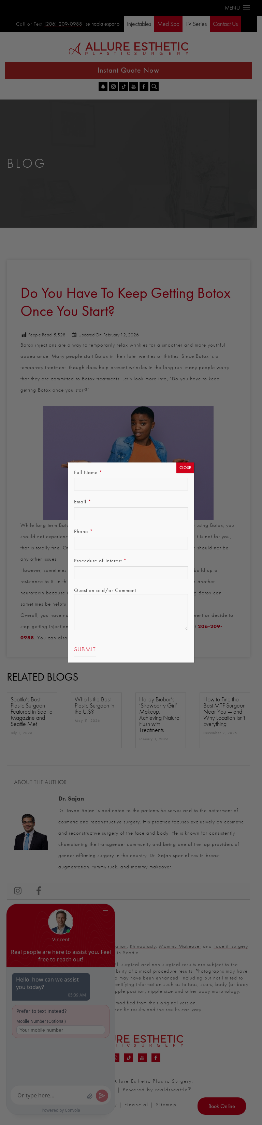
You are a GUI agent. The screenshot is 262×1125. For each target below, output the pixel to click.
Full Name (88, 472)
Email (82, 501)
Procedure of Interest (100, 560)
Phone (83, 531)
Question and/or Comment (105, 590)
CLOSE (185, 467)
